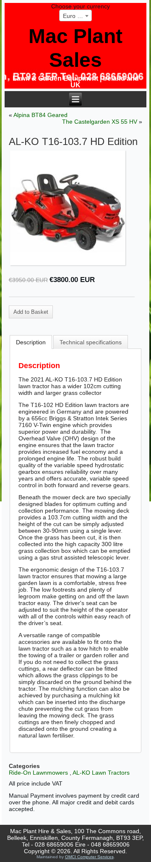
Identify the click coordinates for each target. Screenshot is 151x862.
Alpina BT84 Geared (40, 115)
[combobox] (75, 15)
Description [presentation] (31, 342)
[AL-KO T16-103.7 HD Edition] (76, 207)
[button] (31, 311)
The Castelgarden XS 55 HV (99, 121)
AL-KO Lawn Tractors (101, 772)
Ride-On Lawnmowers (38, 772)
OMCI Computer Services (89, 856)
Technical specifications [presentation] (91, 342)
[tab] (31, 342)
